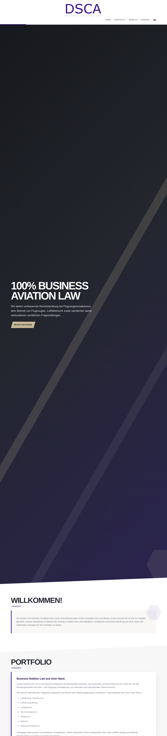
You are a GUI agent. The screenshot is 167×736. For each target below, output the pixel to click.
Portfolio (120, 20)
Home (108, 20)
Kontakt (145, 20)
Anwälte (133, 20)
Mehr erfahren (23, 325)
